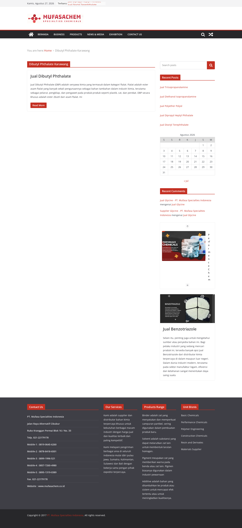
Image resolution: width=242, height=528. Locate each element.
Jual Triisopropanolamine (174, 87)
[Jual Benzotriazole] (187, 308)
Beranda (43, 34)
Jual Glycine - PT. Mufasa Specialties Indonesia (185, 200)
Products (76, 34)
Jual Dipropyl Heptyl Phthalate (84, 3)
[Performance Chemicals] (183, 246)
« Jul (186, 180)
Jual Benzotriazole (180, 329)
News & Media (95, 34)
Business (59, 34)
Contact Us (135, 34)
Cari (210, 65)
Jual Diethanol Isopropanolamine (178, 96)
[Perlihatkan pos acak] (211, 34)
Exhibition (115, 34)
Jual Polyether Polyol (171, 106)
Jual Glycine (178, 204)
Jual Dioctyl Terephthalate (174, 124)
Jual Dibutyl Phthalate (50, 76)
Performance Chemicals (209, 262)
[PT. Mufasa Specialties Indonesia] (31, 34)
